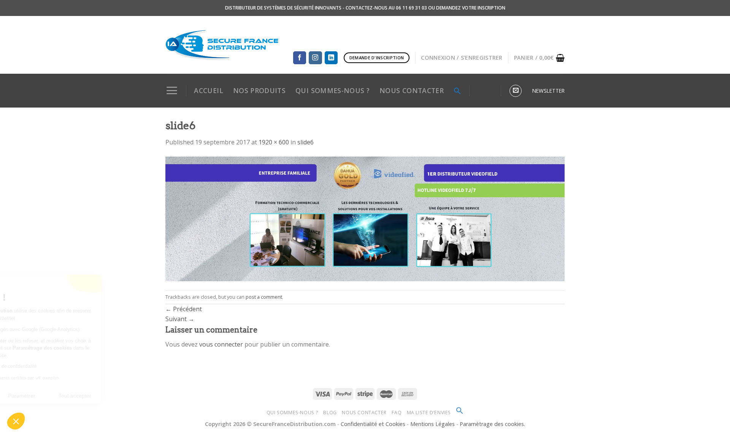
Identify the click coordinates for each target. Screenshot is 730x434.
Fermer (34, 396)
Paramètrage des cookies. (492, 424)
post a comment (264, 296)
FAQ (397, 412)
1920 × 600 (274, 142)
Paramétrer (87, 396)
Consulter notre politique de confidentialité (59, 366)
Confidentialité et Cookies (373, 424)
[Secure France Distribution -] (222, 45)
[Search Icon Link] (457, 90)
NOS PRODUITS (259, 90)
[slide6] (365, 218)
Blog (329, 412)
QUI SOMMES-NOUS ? (332, 90)
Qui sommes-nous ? (292, 412)
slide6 (305, 142)
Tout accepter (140, 396)
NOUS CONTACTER (411, 90)
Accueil (208, 90)
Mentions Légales (433, 424)
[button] (16, 421)
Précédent (183, 309)
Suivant (179, 319)
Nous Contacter (364, 412)
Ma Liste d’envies (429, 412)
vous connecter (221, 344)
